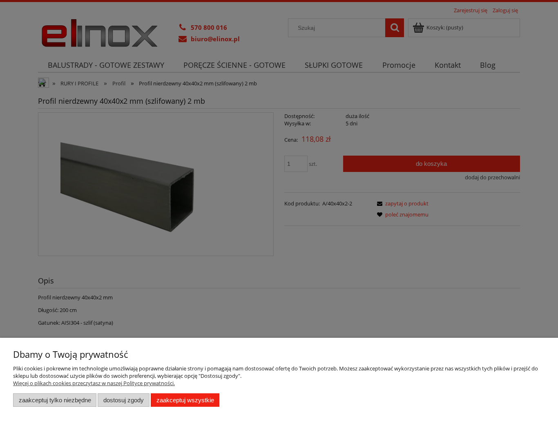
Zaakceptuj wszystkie (185, 400)
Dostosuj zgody (123, 400)
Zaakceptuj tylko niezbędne (55, 400)
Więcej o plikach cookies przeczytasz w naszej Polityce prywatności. (94, 383)
